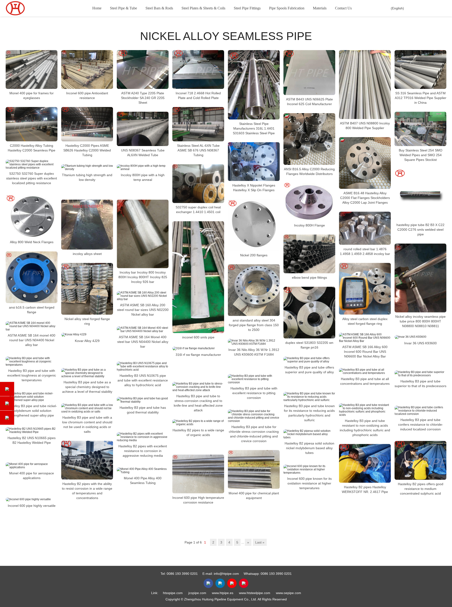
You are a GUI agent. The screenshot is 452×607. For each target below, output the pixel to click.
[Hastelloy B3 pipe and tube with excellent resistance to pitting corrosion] (254, 379)
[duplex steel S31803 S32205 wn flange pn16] (309, 312)
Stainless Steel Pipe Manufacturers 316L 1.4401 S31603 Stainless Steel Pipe (254, 128)
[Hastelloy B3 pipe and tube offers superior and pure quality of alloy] (309, 360)
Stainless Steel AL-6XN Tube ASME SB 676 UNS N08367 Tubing (198, 150)
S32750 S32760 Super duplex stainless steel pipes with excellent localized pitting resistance (31, 178)
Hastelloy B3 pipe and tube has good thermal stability (143, 410)
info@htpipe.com (226, 573)
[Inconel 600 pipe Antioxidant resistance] (87, 69)
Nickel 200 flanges (253, 255)
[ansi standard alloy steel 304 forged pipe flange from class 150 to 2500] (254, 290)
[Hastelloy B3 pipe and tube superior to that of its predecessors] (420, 373)
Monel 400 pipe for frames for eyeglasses (31, 95)
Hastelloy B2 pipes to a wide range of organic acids (198, 432)
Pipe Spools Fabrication (286, 8)
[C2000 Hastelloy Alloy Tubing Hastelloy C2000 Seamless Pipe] (31, 124)
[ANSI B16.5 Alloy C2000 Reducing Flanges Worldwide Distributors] (309, 139)
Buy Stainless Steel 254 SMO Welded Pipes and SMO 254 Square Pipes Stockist (420, 155)
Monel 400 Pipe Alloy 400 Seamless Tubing (142, 480)
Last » (259, 542)
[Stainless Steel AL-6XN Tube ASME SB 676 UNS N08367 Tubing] (198, 124)
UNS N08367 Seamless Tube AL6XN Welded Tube (143, 152)
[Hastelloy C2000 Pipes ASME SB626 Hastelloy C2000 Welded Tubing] (87, 124)
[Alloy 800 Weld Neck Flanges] (31, 216)
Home (96, 8)
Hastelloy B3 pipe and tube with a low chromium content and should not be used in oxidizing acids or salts (87, 424)
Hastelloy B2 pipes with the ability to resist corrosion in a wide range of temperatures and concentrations (87, 491)
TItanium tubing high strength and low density (87, 177)
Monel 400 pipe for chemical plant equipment (254, 495)
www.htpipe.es (222, 593)
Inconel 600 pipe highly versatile (32, 506)
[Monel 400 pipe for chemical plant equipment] (254, 469)
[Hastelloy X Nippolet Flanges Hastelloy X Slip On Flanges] (254, 161)
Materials (320, 8)
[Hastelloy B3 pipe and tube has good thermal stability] (143, 400)
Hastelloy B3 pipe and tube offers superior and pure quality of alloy (309, 369)
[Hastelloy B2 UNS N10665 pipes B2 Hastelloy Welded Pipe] (31, 430)
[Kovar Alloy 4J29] (87, 335)
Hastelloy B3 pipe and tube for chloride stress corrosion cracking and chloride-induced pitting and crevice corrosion (254, 434)
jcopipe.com (197, 593)
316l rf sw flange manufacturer (198, 355)
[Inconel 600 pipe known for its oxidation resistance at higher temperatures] (309, 469)
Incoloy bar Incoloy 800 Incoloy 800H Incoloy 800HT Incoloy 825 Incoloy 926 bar (142, 277)
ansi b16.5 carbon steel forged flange (31, 309)
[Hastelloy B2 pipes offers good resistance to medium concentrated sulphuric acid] (420, 460)
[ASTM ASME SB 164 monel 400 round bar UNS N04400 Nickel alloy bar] (31, 326)
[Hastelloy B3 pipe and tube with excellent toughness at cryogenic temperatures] (31, 361)
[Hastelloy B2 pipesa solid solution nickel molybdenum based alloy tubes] (309, 434)
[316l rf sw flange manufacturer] (198, 348)
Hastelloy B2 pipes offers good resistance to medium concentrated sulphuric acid (420, 488)
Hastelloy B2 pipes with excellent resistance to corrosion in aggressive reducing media (142, 450)
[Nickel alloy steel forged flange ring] (87, 289)
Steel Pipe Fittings (247, 8)
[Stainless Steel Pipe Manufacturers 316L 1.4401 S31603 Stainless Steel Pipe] (254, 84)
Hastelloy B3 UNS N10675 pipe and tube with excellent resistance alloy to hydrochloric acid (142, 380)
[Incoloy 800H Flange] (309, 202)
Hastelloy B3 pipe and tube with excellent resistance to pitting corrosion (253, 393)
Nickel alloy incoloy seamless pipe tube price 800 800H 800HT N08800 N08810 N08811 (420, 321)
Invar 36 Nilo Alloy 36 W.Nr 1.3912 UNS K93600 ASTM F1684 (253, 352)
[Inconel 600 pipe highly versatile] (31, 499)
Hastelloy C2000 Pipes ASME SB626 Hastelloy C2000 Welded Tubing (87, 150)
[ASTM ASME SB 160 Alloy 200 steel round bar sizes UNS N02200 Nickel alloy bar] (143, 296)
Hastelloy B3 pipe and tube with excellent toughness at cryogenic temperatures (31, 375)
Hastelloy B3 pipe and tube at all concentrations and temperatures (365, 381)
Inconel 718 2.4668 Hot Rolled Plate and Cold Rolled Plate (198, 95)
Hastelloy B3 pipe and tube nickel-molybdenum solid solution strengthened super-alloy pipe (31, 410)
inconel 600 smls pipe (198, 337)
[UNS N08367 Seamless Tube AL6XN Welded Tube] (143, 129)
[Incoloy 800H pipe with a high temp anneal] (143, 167)
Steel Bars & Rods (159, 8)
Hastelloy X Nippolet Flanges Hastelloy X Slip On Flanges (253, 187)
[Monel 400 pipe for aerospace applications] (31, 465)
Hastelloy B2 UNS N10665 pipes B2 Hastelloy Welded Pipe (32, 440)
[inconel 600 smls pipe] (198, 277)
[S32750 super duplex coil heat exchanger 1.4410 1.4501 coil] (198, 183)
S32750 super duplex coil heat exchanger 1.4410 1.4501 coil (198, 209)
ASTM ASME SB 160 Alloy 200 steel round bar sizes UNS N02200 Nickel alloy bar (143, 309)
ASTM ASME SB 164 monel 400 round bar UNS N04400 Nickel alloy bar (31, 340)
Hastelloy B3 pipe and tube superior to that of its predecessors (420, 383)
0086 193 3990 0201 (182, 573)
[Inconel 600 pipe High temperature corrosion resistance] (198, 474)
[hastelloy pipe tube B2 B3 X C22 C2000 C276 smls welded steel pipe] (420, 195)
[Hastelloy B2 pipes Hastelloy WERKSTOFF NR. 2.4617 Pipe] (365, 463)
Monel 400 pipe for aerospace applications (31, 475)
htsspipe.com (173, 593)
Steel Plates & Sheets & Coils (203, 8)
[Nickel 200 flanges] (254, 225)
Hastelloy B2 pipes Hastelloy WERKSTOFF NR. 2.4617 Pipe (365, 489)
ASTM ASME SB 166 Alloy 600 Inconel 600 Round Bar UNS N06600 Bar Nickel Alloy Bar (364, 351)
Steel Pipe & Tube (123, 8)
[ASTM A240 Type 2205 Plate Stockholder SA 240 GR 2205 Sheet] (143, 69)
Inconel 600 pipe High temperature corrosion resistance (198, 500)
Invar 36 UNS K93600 (420, 343)
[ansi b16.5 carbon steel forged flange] (31, 277)
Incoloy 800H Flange (309, 225)
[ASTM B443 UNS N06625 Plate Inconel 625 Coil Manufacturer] (309, 72)
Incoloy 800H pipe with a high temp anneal (143, 177)
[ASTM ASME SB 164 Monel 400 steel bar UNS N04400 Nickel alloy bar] (143, 329)
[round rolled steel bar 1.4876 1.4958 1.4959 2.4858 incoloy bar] (365, 228)
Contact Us (343, 8)
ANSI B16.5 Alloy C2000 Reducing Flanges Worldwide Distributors (309, 171)
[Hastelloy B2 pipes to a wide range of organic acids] (198, 422)
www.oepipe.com (288, 593)
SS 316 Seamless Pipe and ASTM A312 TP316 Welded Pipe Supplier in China (420, 97)
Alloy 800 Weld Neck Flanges (31, 242)
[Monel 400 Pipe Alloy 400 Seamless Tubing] (143, 470)
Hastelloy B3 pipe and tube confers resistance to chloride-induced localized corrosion (420, 424)
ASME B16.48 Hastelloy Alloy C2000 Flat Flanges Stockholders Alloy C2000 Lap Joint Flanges (365, 197)
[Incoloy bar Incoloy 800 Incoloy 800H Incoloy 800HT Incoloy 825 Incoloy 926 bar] (143, 233)
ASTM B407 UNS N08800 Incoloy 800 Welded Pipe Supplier (365, 125)
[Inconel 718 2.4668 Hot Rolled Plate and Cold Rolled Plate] (198, 69)
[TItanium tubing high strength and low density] (87, 167)
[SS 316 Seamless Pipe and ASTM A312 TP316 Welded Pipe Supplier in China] (420, 69)
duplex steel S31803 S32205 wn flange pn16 (309, 345)
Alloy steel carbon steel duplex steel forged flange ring (364, 321)
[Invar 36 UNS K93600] (420, 337)
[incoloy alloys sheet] (87, 224)
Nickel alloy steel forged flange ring (87, 321)
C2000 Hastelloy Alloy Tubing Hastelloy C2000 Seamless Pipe (31, 148)
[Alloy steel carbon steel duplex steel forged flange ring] (365, 289)
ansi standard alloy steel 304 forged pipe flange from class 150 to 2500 (254, 325)
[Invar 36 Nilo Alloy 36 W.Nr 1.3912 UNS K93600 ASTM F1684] (254, 342)
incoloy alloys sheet (87, 254)
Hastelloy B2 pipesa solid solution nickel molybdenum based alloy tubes (309, 448)
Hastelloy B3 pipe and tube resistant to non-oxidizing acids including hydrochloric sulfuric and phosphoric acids (365, 428)
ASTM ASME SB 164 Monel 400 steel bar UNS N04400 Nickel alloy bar (142, 341)
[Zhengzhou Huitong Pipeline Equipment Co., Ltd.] (29, 8)
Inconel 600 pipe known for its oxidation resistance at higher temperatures (309, 483)
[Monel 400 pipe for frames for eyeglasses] (31, 69)
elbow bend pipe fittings (309, 277)
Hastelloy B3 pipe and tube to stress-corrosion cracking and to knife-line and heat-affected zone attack (198, 403)
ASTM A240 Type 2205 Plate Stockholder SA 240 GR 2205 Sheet (143, 97)
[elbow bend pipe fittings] (309, 253)
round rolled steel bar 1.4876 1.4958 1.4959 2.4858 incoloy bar (365, 251)
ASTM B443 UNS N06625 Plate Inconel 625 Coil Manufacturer (309, 101)
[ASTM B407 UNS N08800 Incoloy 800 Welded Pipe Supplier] (365, 84)
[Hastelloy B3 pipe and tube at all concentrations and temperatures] (365, 371)
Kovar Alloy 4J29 (87, 341)
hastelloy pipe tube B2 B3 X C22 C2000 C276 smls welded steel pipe (420, 229)
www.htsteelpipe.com (254, 593)
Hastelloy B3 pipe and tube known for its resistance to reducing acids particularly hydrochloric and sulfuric (309, 413)
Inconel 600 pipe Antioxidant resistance (87, 95)
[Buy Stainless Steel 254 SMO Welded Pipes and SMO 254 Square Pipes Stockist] (420, 129)
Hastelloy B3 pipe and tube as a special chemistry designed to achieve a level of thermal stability (87, 386)
